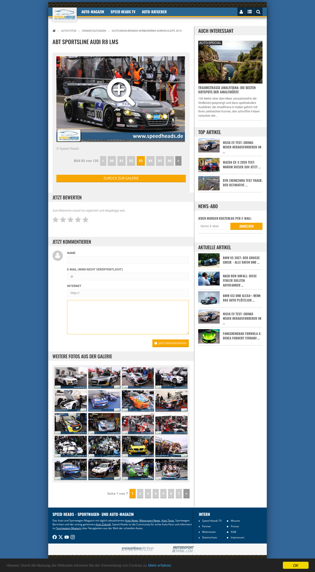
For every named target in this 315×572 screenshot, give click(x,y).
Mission (235, 521)
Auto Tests (167, 520)
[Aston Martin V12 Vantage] (138, 469)
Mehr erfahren (159, 565)
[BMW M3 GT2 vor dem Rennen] (171, 378)
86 (170, 160)
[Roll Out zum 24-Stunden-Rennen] (104, 446)
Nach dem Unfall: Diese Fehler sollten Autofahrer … (240, 280)
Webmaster (209, 532)
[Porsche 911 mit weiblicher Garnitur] (171, 469)
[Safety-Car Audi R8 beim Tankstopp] (104, 378)
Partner (206, 526)
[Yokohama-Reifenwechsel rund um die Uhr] (138, 424)
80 (112, 160)
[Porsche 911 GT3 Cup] (138, 401)
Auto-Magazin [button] (92, 11)
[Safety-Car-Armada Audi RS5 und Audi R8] (71, 378)
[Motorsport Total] (183, 549)
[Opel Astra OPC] (71, 424)
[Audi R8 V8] (104, 469)
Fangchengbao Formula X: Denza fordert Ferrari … (242, 335)
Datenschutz (209, 537)
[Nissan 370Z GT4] (171, 401)
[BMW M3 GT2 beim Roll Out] (71, 446)
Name (71, 253)
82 (131, 160)
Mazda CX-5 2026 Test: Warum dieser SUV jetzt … (242, 164)
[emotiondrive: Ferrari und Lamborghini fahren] (137, 549)
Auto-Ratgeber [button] (154, 11)
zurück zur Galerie (121, 178)
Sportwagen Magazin (68, 528)
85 (160, 160)
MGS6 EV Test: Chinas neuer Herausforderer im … (242, 147)
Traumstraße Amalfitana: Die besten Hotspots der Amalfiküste (227, 89)
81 (121, 160)
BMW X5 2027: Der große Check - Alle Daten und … (241, 259)
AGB (233, 532)
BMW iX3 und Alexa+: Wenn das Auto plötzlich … (241, 297)
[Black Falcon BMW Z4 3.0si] (138, 446)
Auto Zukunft (103, 524)
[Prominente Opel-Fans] (171, 446)
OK (295, 565)
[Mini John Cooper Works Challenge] (104, 424)
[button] (66, 99)
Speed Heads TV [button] (123, 11)
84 (150, 160)
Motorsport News (149, 520)
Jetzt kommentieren (173, 343)
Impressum (237, 537)
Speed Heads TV (212, 521)
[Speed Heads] (64, 14)
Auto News (131, 520)
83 (141, 160)
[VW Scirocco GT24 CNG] (104, 401)
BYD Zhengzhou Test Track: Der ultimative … (242, 182)
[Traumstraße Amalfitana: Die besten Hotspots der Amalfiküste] (230, 61)
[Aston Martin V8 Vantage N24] (71, 401)
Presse (235, 526)
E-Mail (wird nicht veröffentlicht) (95, 269)
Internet (74, 286)
